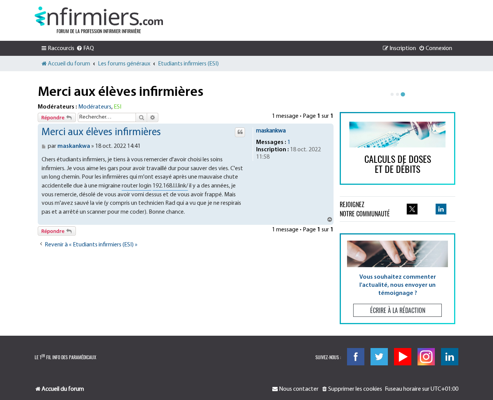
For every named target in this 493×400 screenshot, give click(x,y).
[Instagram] (426, 356)
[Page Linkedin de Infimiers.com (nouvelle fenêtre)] (441, 209)
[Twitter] (379, 356)
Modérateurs (94, 107)
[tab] (392, 94)
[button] (397, 278)
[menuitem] (85, 48)
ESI (117, 107)
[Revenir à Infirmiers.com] (99, 16)
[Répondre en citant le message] (240, 132)
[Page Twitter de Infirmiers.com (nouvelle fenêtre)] (412, 209)
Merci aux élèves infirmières (120, 92)
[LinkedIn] (449, 356)
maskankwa (271, 131)
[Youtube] (402, 356)
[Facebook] (355, 356)
